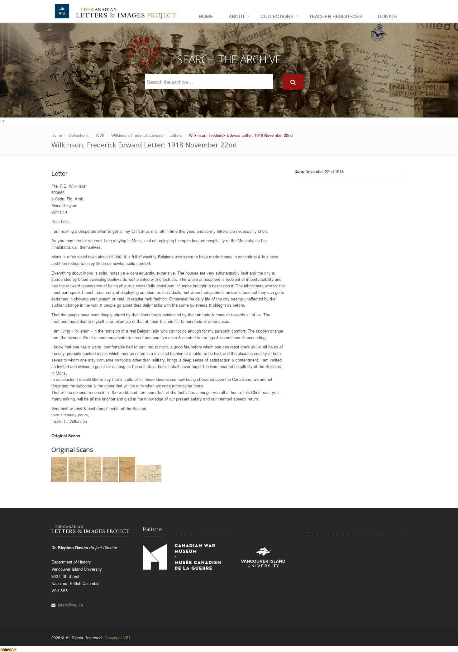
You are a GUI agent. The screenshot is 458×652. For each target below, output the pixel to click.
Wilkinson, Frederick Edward (137, 135)
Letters (175, 135)
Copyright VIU (117, 637)
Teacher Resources (335, 16)
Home (206, 16)
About (237, 16)
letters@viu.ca (70, 605)
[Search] (293, 81)
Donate (387, 16)
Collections (276, 16)
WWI (100, 135)
